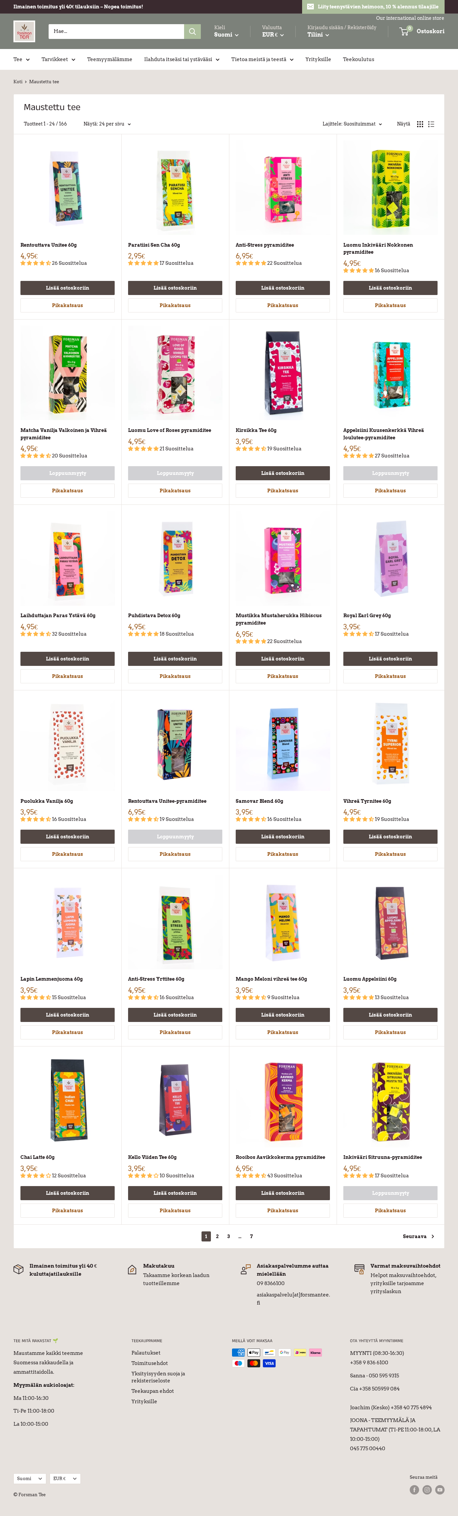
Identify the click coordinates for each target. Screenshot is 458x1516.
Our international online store (410, 18)
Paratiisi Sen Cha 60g (154, 245)
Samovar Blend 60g (259, 801)
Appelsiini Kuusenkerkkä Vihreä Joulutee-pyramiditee (383, 434)
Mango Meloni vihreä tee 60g (271, 979)
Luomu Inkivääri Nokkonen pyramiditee (378, 248)
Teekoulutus (358, 59)
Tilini (315, 35)
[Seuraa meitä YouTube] (440, 1490)
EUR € (59, 1478)
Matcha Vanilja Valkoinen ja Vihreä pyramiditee (63, 434)
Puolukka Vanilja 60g (46, 801)
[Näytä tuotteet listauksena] (431, 124)
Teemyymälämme (109, 59)
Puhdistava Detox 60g (154, 615)
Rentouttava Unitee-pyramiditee (167, 801)
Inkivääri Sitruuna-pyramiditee (382, 1157)
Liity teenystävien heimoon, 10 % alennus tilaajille (378, 6)
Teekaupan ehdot (152, 1391)
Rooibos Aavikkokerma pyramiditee (280, 1157)
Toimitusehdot (149, 1363)
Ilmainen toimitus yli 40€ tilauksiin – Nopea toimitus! (78, 6)
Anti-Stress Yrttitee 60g (156, 979)
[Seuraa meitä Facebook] (414, 1490)
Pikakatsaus (67, 305)
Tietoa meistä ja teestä (258, 59)
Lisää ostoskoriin (67, 288)
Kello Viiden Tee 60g (152, 1157)
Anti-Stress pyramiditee (265, 245)
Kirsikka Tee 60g (256, 430)
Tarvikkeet (55, 59)
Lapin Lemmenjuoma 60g (51, 979)
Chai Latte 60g (37, 1157)
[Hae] (192, 31)
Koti (17, 81)
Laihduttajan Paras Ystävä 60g (58, 615)
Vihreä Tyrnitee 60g (367, 801)
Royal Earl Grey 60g (367, 615)
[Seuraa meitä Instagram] (427, 1490)
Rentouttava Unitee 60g (48, 245)
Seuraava (415, 1236)
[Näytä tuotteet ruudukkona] (420, 124)
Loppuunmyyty (67, 473)
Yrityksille (318, 59)
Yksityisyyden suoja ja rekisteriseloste (158, 1377)
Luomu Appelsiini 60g (370, 979)
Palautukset (146, 1353)
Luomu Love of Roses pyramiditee (169, 430)
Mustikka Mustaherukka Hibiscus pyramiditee (279, 619)
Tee (17, 59)
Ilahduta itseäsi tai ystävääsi (178, 59)
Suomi (24, 1478)
